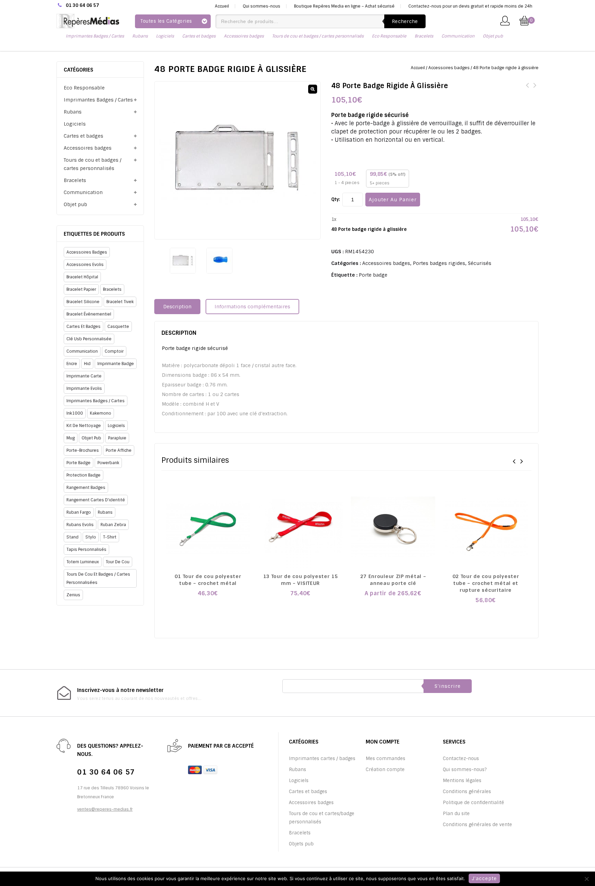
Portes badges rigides (439, 263)
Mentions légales (462, 780)
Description (177, 306)
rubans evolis (80, 524)
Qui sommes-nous (261, 6)
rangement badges (85, 487)
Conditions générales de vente (477, 825)
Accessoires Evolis (85, 264)
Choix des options (208, 608)
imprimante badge (115, 363)
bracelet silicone (83, 302)
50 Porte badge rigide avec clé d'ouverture (527, 89)
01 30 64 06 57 (82, 5)
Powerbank (108, 463)
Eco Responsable (389, 36)
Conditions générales (467, 791)
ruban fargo (78, 512)
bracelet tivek (120, 302)
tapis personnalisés (86, 549)
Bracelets (424, 36)
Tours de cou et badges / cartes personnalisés (318, 36)
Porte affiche (119, 450)
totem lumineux (82, 562)
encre (71, 363)
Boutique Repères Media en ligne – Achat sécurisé (344, 6)
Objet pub (493, 36)
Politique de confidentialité (473, 802)
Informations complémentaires (252, 306)
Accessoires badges (244, 36)
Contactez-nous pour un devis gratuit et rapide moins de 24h (470, 6)
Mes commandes (385, 758)
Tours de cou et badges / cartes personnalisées (98, 578)
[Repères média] (87, 20)
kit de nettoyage (83, 425)
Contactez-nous (461, 758)
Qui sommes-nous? (465, 769)
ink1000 (74, 413)
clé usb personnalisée (89, 339)
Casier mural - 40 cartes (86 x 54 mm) (535, 89)
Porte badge (373, 275)
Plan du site (456, 813)
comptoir (114, 351)
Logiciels (165, 36)
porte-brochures (82, 450)
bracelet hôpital (82, 277)
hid (87, 363)
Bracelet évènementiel (88, 314)
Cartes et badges (199, 36)
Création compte (385, 769)
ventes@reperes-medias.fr (105, 809)
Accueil (222, 6)
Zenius (73, 595)
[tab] (180, 306)
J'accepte (484, 878)
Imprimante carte (84, 376)
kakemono (100, 413)
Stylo (90, 537)
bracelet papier (81, 289)
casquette (118, 326)
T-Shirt (109, 537)
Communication (457, 36)
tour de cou (117, 562)
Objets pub (301, 844)
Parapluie (117, 438)
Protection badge (83, 475)
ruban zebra (113, 524)
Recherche (405, 21)
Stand (72, 537)
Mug (70, 438)
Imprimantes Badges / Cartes (95, 36)
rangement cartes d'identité (95, 500)
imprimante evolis (84, 388)
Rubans (140, 36)
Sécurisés (479, 263)
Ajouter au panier (393, 199)
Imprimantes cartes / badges (322, 758)
